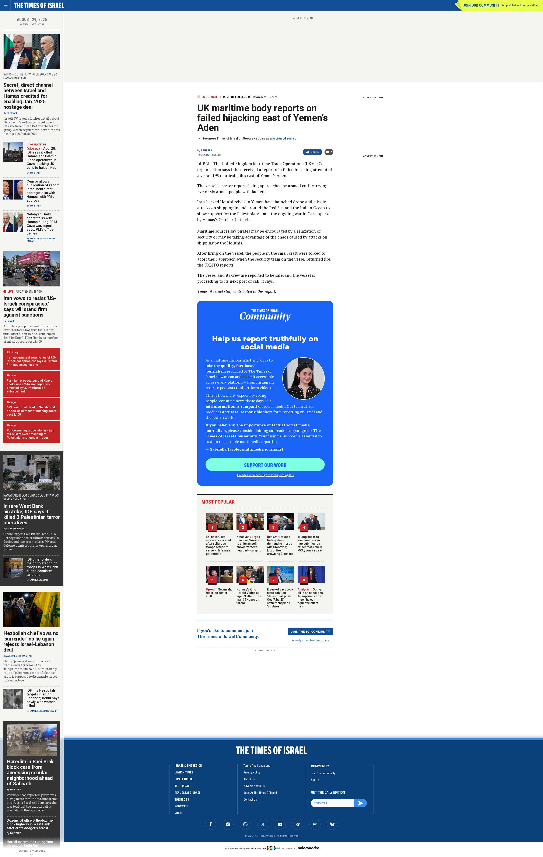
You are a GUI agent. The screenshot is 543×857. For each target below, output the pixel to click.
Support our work (265, 465)
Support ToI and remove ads (520, 5)
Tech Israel (183, 786)
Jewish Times (184, 772)
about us (249, 779)
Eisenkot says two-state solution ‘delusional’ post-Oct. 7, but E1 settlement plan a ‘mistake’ (280, 598)
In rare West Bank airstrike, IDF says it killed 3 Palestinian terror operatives (31, 514)
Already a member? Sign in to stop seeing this (265, 475)
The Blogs (182, 799)
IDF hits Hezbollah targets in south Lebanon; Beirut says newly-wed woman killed (43, 698)
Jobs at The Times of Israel (260, 792)
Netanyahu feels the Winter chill (219, 593)
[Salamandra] (308, 847)
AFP (54, 711)
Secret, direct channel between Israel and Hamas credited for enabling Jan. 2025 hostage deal (28, 96)
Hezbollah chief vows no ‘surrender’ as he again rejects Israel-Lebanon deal (31, 642)
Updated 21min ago (29, 291)
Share (315, 152)
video (178, 813)
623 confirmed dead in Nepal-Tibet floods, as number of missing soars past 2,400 (32, 411)
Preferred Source (284, 138)
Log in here (322, 640)
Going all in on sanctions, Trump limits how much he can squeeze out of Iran (310, 598)
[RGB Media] (274, 848)
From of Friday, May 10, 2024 (249, 97)
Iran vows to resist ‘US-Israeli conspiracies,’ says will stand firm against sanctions (29, 307)
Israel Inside (184, 779)
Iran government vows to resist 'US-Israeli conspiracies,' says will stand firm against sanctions (32, 361)
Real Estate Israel (187, 792)
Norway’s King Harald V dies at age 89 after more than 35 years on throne (249, 596)
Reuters (206, 150)
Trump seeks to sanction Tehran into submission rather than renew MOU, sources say (310, 543)
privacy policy (252, 772)
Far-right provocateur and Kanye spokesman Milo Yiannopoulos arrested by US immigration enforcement (29, 386)
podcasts (181, 806)
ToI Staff (11, 113)
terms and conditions (257, 765)
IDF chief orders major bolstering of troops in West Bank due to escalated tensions (42, 567)
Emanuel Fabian (15, 529)
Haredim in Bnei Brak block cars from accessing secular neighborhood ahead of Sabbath (30, 772)
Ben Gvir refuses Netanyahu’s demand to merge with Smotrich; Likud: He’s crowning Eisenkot (280, 545)
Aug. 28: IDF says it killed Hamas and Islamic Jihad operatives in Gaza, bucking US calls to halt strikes (41, 158)
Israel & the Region (188, 765)
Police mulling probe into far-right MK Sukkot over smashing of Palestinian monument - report (30, 434)
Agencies (11, 656)
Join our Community (481, 5)
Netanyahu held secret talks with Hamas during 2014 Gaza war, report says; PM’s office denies (42, 223)
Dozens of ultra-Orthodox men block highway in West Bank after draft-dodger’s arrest (31, 824)
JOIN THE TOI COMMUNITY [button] (310, 631)
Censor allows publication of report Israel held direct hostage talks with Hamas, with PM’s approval (43, 190)
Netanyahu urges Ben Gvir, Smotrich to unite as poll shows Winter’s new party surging (249, 543)
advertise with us (254, 786)
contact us (250, 799)
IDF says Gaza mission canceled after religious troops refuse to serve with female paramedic (218, 545)
